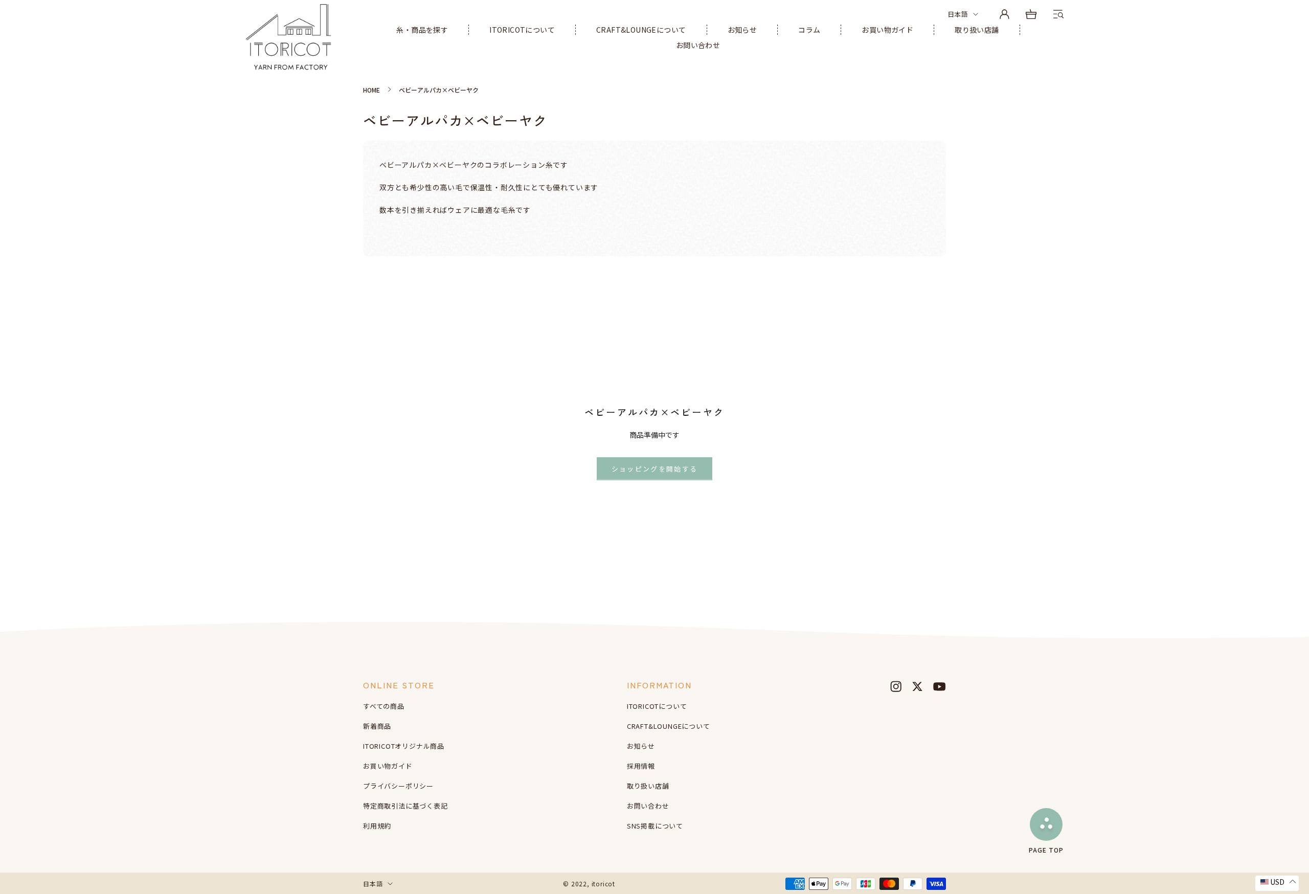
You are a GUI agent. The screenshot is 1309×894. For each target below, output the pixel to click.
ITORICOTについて (522, 30)
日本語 (957, 14)
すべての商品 (383, 706)
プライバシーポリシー (398, 786)
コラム (809, 30)
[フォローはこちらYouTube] (939, 686)
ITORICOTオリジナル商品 (403, 746)
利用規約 (377, 826)
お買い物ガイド (887, 30)
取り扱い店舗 (977, 30)
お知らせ (742, 30)
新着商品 (377, 726)
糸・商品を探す (422, 30)
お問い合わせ (698, 45)
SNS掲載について (655, 826)
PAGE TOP (1046, 849)
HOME (371, 89)
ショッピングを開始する (655, 469)
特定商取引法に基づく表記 (405, 806)
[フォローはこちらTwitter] (917, 686)
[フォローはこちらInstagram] (895, 686)
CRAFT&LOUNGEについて (641, 30)
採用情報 (641, 766)
